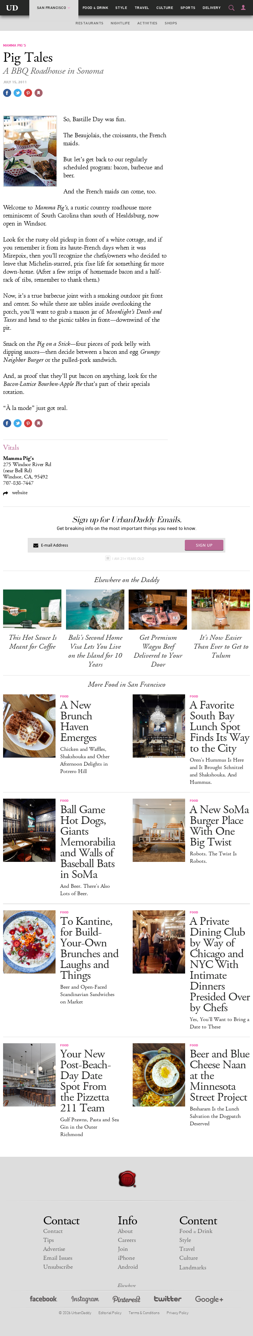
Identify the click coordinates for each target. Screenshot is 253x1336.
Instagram (85, 1300)
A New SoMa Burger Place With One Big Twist (219, 826)
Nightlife (120, 23)
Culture (164, 8)
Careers (127, 1240)
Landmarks (192, 1268)
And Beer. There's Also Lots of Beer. (85, 890)
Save (28, 93)
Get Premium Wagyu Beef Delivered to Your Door (158, 651)
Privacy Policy (177, 1312)
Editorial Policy (109, 1312)
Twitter (168, 1300)
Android (128, 1267)
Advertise (54, 1249)
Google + (209, 1300)
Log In (243, 7)
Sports (188, 8)
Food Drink (95, 8)
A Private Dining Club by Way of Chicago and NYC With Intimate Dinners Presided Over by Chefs (220, 964)
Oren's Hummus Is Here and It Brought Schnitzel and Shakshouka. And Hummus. (217, 771)
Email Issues (57, 1258)
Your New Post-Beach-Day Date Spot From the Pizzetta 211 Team (85, 1081)
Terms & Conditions (144, 1312)
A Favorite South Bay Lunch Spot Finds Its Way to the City (219, 727)
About (125, 1231)
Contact (53, 1231)
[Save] (39, 93)
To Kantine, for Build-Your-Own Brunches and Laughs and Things (89, 948)
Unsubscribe (58, 1267)
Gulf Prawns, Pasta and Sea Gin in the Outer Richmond (89, 1127)
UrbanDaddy (12, 7)
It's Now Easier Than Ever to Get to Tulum (220, 646)
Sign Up (204, 545)
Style (121, 8)
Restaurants (89, 23)
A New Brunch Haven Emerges (78, 721)
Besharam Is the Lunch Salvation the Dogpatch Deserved (215, 1116)
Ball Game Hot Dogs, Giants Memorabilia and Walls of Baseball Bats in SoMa (87, 842)
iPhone (126, 1258)
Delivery (212, 8)
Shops (171, 23)
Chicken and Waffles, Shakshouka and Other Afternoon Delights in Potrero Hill (85, 760)
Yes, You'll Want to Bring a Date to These (219, 1023)
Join (123, 1249)
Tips (48, 1240)
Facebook (44, 1300)
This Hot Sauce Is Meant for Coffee (32, 642)
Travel (142, 8)
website (18, 492)
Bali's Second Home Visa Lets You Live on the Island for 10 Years (95, 651)
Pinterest (126, 1300)
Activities (147, 23)
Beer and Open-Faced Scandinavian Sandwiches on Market (87, 994)
